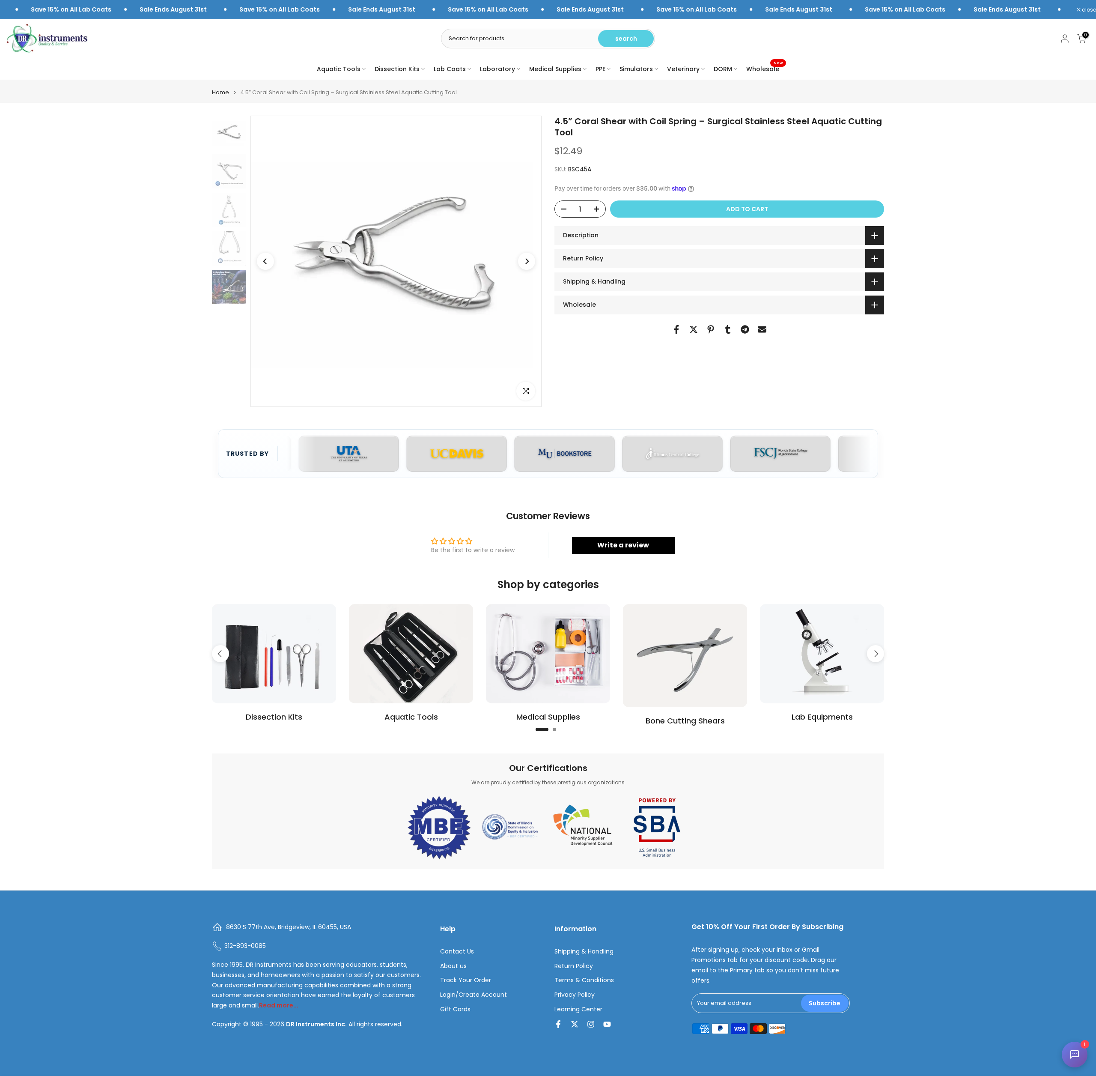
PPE (600, 69)
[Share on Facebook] (676, 329)
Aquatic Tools (338, 69)
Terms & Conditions (584, 980)
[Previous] (265, 261)
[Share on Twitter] (693, 329)
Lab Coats (450, 69)
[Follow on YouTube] (607, 1024)
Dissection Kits (397, 69)
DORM (723, 69)
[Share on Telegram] (745, 329)
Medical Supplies (555, 69)
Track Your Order (465, 980)
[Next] (526, 261)
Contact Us (457, 951)
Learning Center (578, 1009)
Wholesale (764, 68)
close (1088, 9)
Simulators (636, 69)
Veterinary (683, 69)
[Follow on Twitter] (574, 1024)
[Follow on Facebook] (558, 1024)
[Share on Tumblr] (728, 329)
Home (220, 92)
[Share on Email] (762, 329)
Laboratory (497, 69)
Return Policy (573, 966)
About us (453, 966)
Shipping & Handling (584, 951)
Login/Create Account (473, 995)
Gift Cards (455, 1009)
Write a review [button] (623, 545)
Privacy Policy (574, 995)
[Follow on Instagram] (591, 1024)
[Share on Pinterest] (710, 329)
